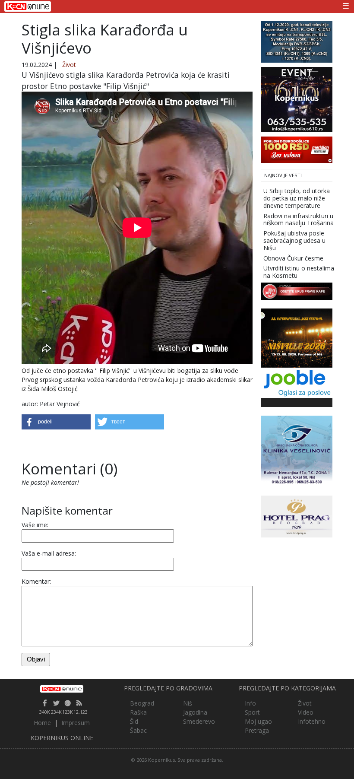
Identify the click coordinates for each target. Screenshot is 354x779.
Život (69, 64)
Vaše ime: (35, 525)
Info (250, 703)
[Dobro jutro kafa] (296, 290)
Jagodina (195, 712)
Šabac (138, 730)
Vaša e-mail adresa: (49, 553)
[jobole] (296, 382)
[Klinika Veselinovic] (296, 450)
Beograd (142, 703)
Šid (134, 721)
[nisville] (296, 337)
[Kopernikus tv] (296, 41)
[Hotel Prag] (296, 516)
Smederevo (199, 721)
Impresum (75, 723)
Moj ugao (258, 721)
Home (42, 723)
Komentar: (36, 581)
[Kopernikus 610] (296, 99)
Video (305, 712)
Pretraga (257, 730)
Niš (187, 703)
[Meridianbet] (296, 149)
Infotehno (312, 721)
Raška (138, 712)
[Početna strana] (62, 689)
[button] (56, 421)
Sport (252, 712)
